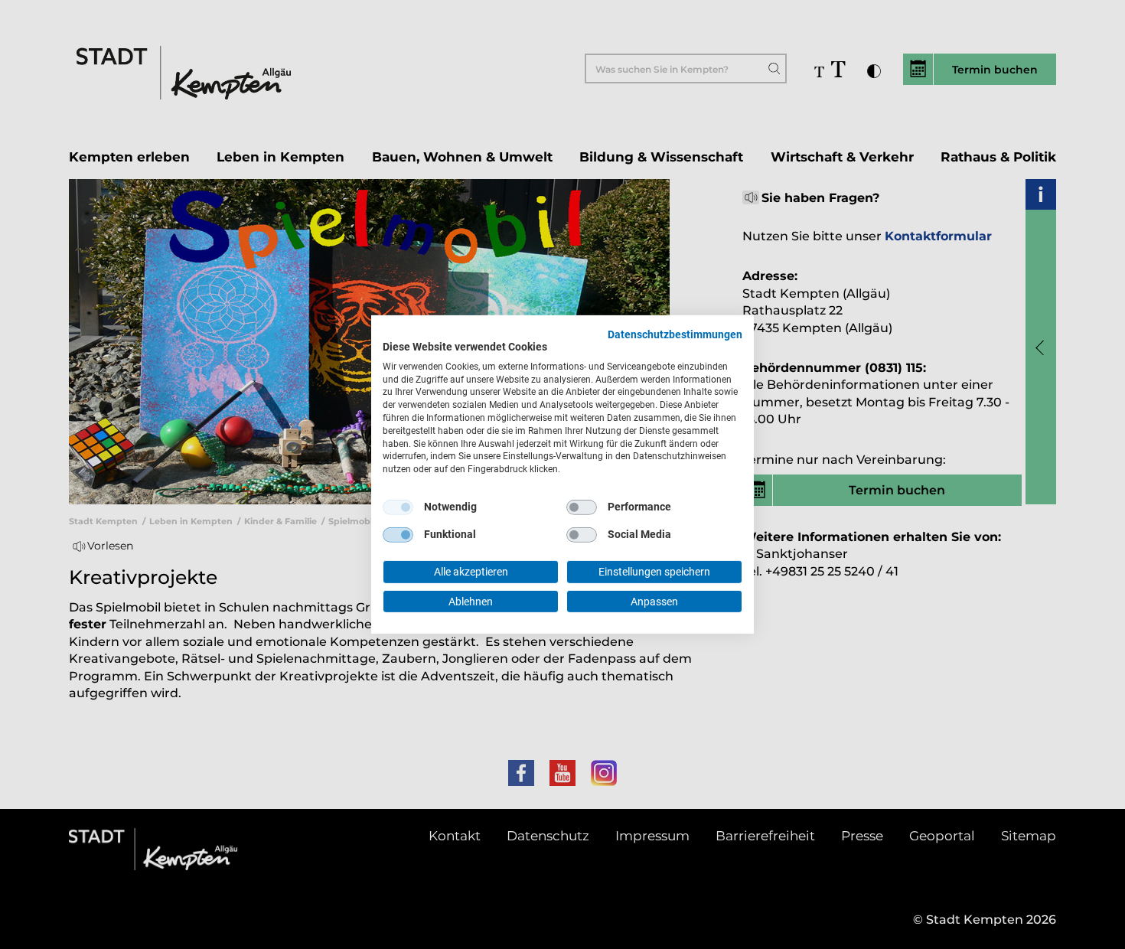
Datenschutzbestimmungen (675, 334)
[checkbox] (398, 507)
